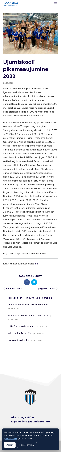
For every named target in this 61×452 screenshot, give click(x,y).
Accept (10, 444)
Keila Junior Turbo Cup (20, 333)
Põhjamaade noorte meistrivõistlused (28, 315)
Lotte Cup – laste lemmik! (21, 326)
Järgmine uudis (46, 288)
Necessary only (27, 444)
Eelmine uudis (14, 288)
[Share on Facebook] (27, 282)
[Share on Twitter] (34, 282)
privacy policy (10, 438)
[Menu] (56, 4)
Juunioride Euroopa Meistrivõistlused (28, 304)
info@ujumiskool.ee (36, 421)
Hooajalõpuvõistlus (18, 340)
